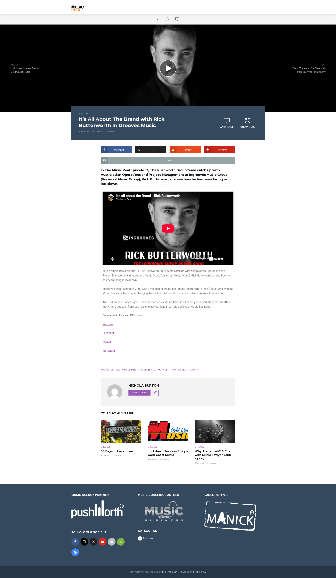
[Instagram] (84, 542)
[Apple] (111, 542)
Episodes (83, 113)
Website (108, 324)
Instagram (109, 350)
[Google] (75, 552)
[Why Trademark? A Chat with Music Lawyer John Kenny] (215, 431)
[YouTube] (102, 542)
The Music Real (170, 572)
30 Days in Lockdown (117, 451)
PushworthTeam (166, 369)
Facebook (109, 333)
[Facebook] (75, 542)
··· (157, 19)
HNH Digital (199, 572)
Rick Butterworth (188, 369)
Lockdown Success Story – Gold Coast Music (168, 453)
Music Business (146, 369)
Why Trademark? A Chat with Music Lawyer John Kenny (213, 455)
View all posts (139, 392)
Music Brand (129, 369)
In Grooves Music (110, 369)
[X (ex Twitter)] (93, 542)
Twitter (107, 341)
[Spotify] (121, 542)
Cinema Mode (247, 127)
